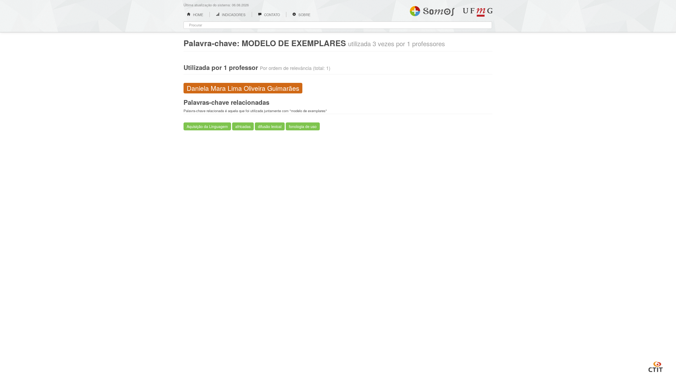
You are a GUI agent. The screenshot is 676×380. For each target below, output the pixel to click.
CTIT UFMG (656, 366)
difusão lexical (269, 126)
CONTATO (271, 14)
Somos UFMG (432, 10)
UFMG (477, 12)
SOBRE (304, 14)
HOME (197, 14)
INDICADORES (233, 14)
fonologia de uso (303, 126)
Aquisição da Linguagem (207, 126)
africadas (243, 126)
